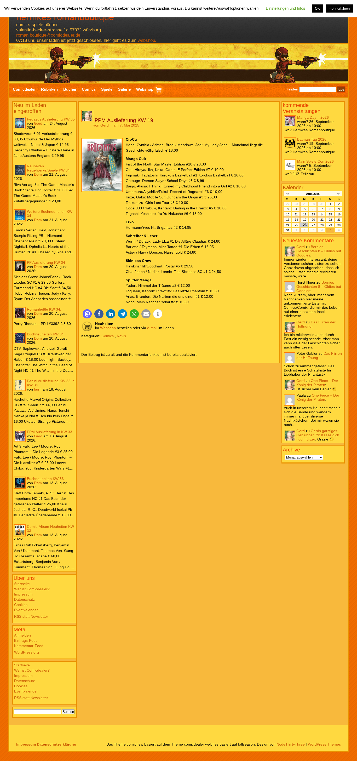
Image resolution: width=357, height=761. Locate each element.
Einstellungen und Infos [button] (285, 8)
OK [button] (317, 8)
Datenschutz (24, 599)
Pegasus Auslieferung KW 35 (51, 119)
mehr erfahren (339, 8)
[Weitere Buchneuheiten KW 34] (20, 215)
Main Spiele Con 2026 (315, 161)
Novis (121, 336)
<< (287, 193)
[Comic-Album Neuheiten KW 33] (20, 530)
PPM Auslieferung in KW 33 (49, 432)
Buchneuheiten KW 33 (45, 479)
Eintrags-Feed (26, 640)
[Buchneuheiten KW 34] (20, 338)
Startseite (22, 584)
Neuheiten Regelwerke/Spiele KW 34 (48, 168)
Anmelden (22, 635)
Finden (292, 89)
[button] (87, 313)
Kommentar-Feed (28, 646)
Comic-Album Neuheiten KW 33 (50, 528)
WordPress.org (26, 652)
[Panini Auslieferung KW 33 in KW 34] (20, 385)
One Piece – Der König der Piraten (317, 383)
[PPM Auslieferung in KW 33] (20, 436)
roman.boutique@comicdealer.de (48, 35)
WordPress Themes (324, 744)
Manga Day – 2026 (313, 117)
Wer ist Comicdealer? (32, 589)
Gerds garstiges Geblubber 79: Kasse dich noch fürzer (317, 435)
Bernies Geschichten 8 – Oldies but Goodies (318, 251)
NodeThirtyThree (291, 744)
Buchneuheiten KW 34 (45, 334)
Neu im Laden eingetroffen (30, 108)
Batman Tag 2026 (311, 139)
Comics (107, 336)
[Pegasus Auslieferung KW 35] (20, 123)
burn (38, 389)
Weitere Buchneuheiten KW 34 (49, 213)
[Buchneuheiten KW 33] (20, 483)
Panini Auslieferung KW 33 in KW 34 (50, 383)
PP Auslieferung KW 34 (46, 262)
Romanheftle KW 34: (44, 309)
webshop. (147, 40)
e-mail (152, 328)
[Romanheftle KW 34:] (20, 313)
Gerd (38, 123)
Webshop (108, 328)
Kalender (293, 187)
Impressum (23, 594)
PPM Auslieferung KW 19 (124, 120)
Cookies (20, 605)
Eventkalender (26, 610)
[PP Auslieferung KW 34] (20, 266)
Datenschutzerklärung (56, 744)
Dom (38, 174)
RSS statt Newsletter (31, 616)
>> (338, 193)
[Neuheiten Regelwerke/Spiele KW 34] (20, 170)
